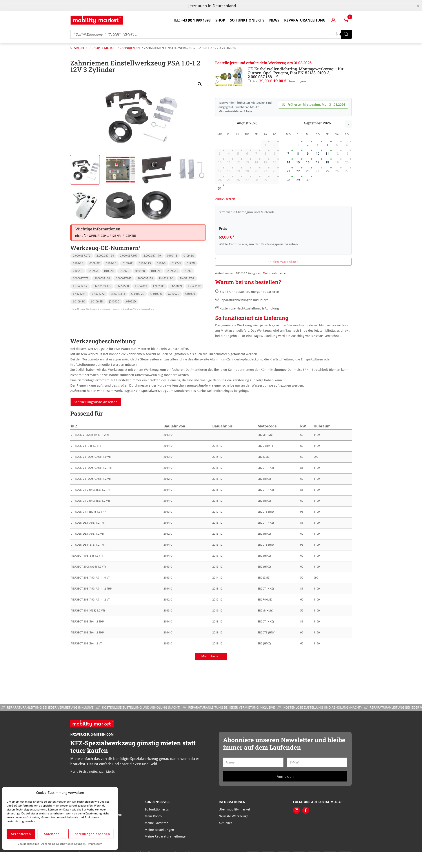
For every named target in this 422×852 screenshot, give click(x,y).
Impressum (95, 844)
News (274, 20)
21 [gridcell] (288, 171)
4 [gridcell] (327, 145)
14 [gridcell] (288, 162)
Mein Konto (153, 816)
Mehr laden (211, 656)
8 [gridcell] (298, 153)
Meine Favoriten (156, 823)
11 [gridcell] (327, 153)
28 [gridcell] (288, 180)
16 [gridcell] (307, 162)
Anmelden (285, 776)
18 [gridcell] (327, 162)
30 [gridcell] (307, 180)
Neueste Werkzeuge (233, 816)
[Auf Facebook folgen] (305, 810)
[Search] (346, 34)
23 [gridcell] (307, 171)
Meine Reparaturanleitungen (166, 836)
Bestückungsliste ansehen (96, 402)
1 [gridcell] (298, 145)
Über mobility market (234, 809)
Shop (220, 20)
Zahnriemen (279, 273)
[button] (200, 84)
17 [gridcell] (317, 162)
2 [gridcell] (308, 145)
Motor (267, 273)
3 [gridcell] (317, 145)
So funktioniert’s (247, 20)
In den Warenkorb (283, 262)
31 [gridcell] (220, 188)
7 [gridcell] (288, 153)
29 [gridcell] (298, 180)
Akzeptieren (21, 834)
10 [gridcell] (317, 153)
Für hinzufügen (279, 81)
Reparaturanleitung (305, 20)
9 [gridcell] (308, 153)
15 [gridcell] (298, 162)
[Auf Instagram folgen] (296, 810)
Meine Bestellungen (159, 829)
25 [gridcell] (327, 171)
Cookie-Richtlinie (28, 844)
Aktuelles (225, 823)
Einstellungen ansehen (91, 834)
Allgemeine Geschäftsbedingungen (63, 844)
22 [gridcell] (298, 171)
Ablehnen (52, 834)
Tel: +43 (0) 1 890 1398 (192, 20)
